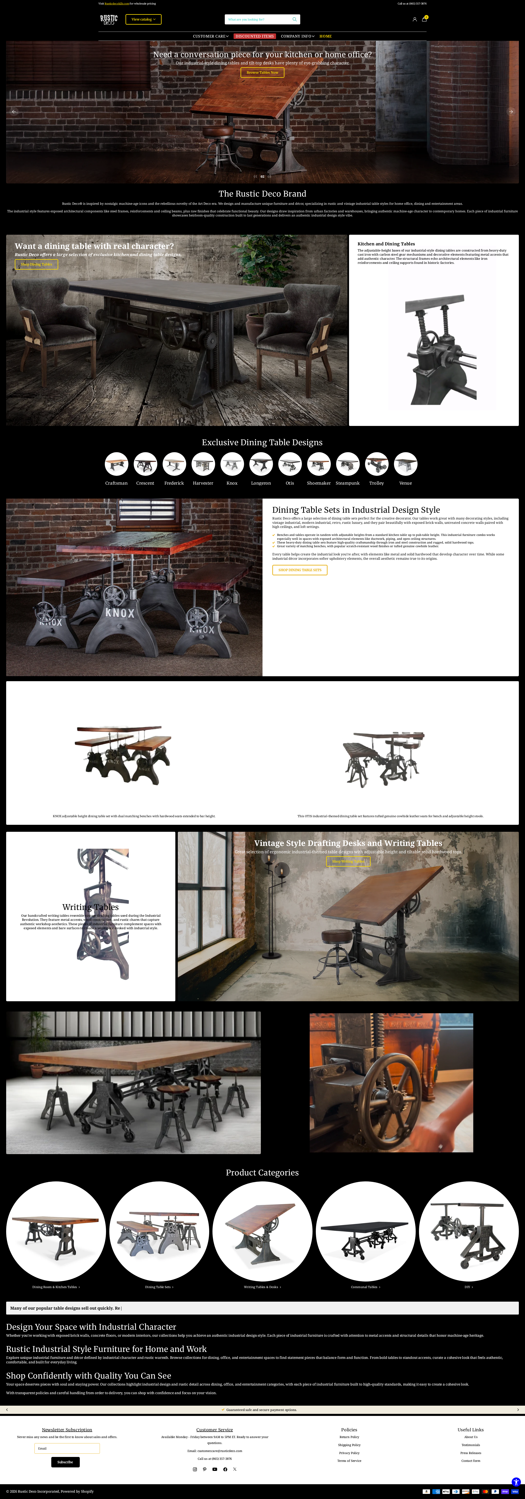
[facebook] (225, 1469)
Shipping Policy (349, 1445)
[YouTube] (214, 1469)
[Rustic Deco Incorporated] (108, 19)
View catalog (142, 19)
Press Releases (470, 1453)
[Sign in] (415, 19)
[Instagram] (195, 1469)
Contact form (470, 1461)
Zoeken (294, 19)
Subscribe (65, 1462)
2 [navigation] (263, 176)
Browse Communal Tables (262, 72)
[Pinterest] (204, 1469)
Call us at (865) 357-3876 (412, 3)
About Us (471, 1437)
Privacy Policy (349, 1453)
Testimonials (471, 1445)
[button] (14, 111)
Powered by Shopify (77, 1491)
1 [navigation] (256, 176)
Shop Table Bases (391, 1092)
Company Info (296, 36)
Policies (349, 1429)
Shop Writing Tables (348, 861)
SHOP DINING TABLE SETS (299, 570)
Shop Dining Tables (36, 264)
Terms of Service (349, 1461)
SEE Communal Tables (134, 1090)
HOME (326, 36)
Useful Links (471, 1429)
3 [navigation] (270, 176)
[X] (234, 1469)
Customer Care (209, 36)
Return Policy (349, 1437)
